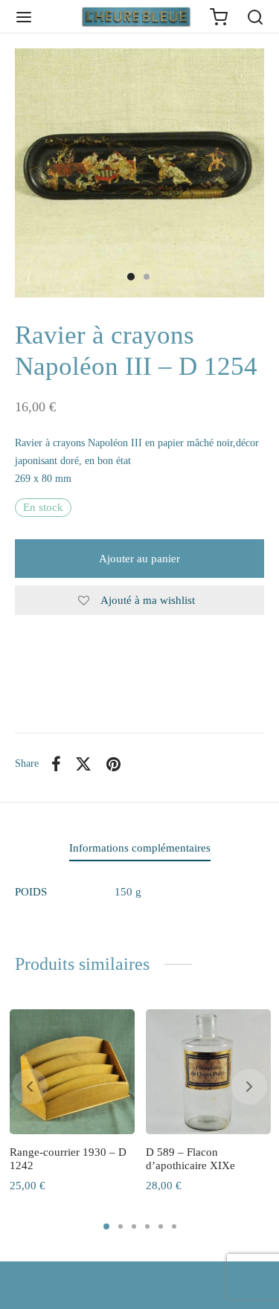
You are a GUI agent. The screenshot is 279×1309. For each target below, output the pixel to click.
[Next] (249, 1086)
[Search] (255, 17)
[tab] (139, 849)
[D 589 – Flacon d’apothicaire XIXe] (208, 1071)
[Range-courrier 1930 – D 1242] (72, 1071)
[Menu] (24, 17)
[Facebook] (56, 763)
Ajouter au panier (139, 559)
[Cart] (219, 17)
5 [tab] (160, 1226)
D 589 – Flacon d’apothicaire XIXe (190, 1158)
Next (233, 173)
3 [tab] (134, 1226)
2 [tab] (120, 1226)
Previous (46, 173)
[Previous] (30, 1086)
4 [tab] (147, 1226)
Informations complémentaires (140, 848)
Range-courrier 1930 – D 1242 (68, 1158)
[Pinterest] (113, 763)
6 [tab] (174, 1226)
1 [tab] (106, 1226)
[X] (84, 763)
